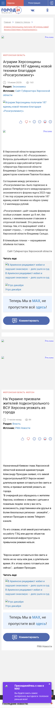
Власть (17, 423)
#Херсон (30, 392)
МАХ (36, 301)
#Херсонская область (14, 55)
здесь (41, 307)
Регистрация (34, 3)
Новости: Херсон (22, 22)
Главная (7, 22)
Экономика (19, 86)
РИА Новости (22, 428)
